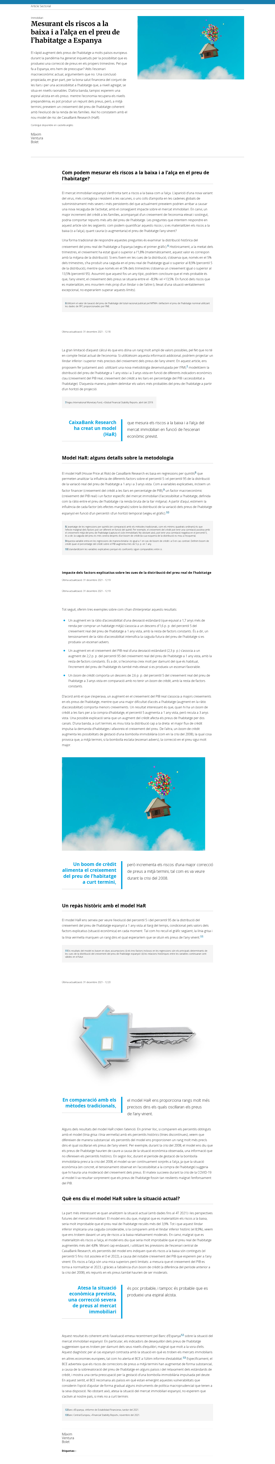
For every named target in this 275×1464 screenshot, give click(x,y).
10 (167, 512)
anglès (69, 125)
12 (182, 1335)
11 (201, 936)
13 (184, 1357)
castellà (61, 125)
